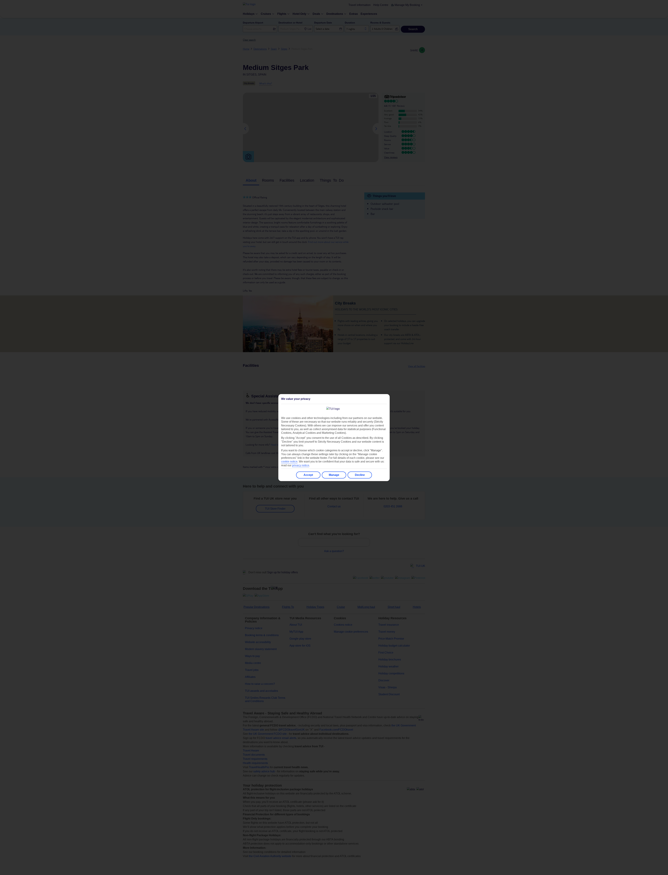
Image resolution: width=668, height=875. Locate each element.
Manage (334, 474)
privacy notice (300, 465)
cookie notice (289, 461)
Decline (360, 474)
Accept (308, 474)
